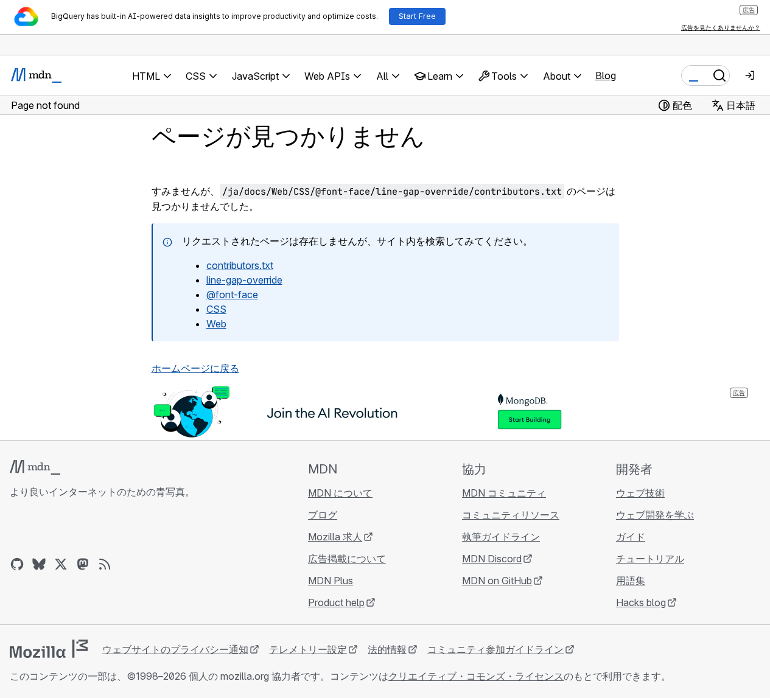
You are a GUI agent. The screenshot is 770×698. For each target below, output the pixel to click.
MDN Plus (330, 580)
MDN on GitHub (497, 580)
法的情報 (387, 649)
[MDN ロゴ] (35, 467)
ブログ (322, 515)
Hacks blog (641, 602)
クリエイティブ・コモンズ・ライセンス (476, 676)
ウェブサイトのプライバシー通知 (175, 649)
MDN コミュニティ (504, 493)
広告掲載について (347, 559)
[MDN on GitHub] (17, 564)
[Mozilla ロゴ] (49, 649)
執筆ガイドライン (501, 537)
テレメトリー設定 (308, 649)
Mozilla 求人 (335, 537)
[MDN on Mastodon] (82, 564)
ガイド (630, 537)
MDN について (340, 493)
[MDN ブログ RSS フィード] (104, 564)
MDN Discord (492, 559)
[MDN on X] (61, 564)
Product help (336, 602)
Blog (605, 75)
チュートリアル (650, 559)
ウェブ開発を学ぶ (655, 515)
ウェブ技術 (640, 493)
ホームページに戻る (195, 368)
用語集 (630, 580)
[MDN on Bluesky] (39, 564)
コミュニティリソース (510, 515)
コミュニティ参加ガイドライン (495, 649)
